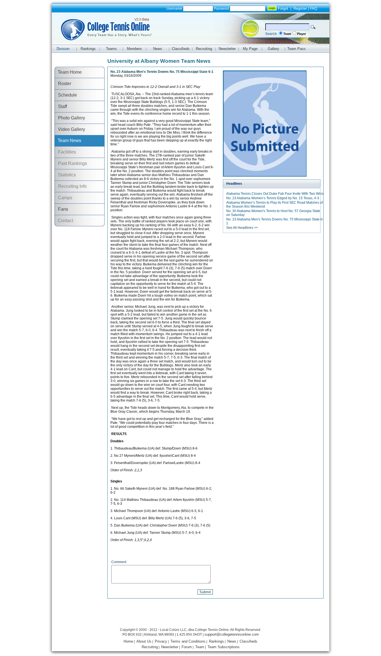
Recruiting (150, 647)
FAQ (313, 8)
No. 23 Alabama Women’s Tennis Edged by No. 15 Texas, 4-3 (272, 198)
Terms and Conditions (188, 641)
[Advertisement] (190, 613)
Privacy (161, 641)
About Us (143, 641)
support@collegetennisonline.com (231, 634)
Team (287, 33)
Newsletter (169, 647)
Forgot (283, 8)
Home (128, 641)
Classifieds (248, 641)
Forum (187, 647)
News (231, 641)
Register (300, 8)
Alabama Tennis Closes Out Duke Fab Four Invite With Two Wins (275, 194)
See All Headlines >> (242, 228)
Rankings (216, 641)
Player (301, 33)
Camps (63, 197)
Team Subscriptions (224, 647)
